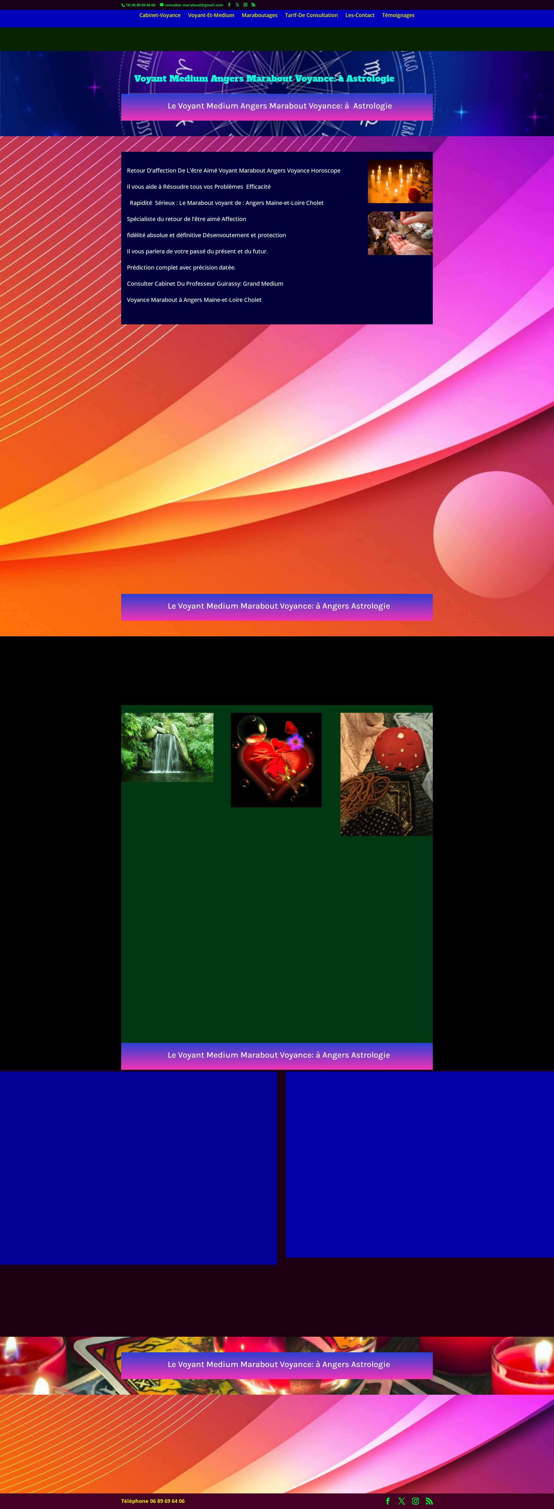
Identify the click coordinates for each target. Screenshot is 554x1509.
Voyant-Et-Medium (211, 15)
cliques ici (420, 1197)
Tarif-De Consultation (311, 15)
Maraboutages (260, 15)
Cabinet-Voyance (160, 15)
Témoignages (398, 15)
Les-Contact (360, 15)
